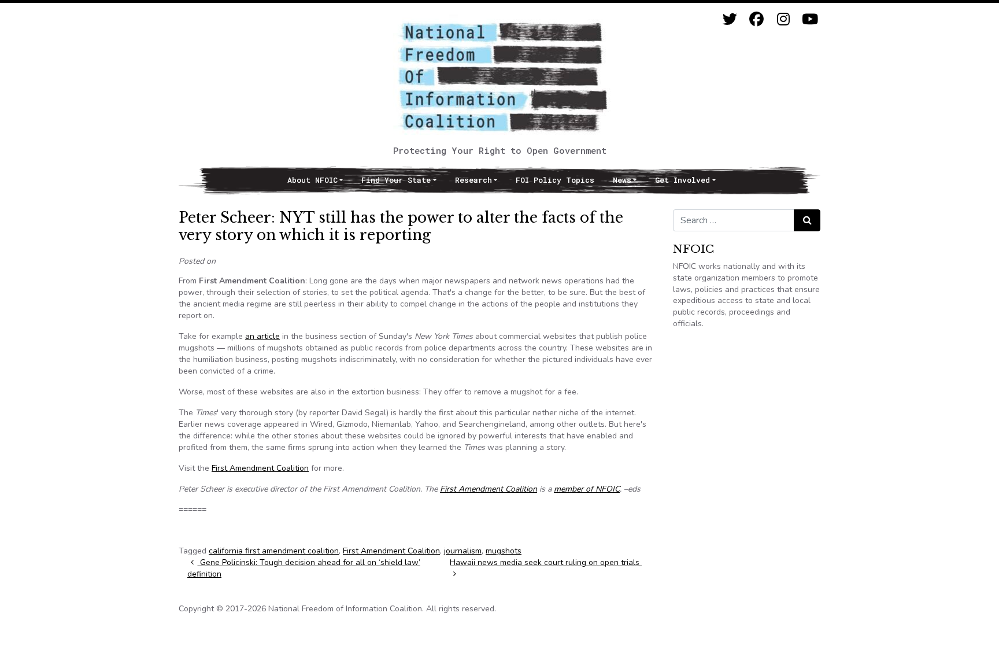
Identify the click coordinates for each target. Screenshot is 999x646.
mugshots (503, 550)
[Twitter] (730, 19)
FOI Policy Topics (555, 180)
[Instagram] (783, 19)
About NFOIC (312, 180)
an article (262, 336)
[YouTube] (809, 19)
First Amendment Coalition (260, 468)
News (622, 180)
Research (473, 180)
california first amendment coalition (274, 550)
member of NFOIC (587, 488)
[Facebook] (756, 19)
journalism (463, 550)
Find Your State (396, 180)
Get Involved (682, 180)
